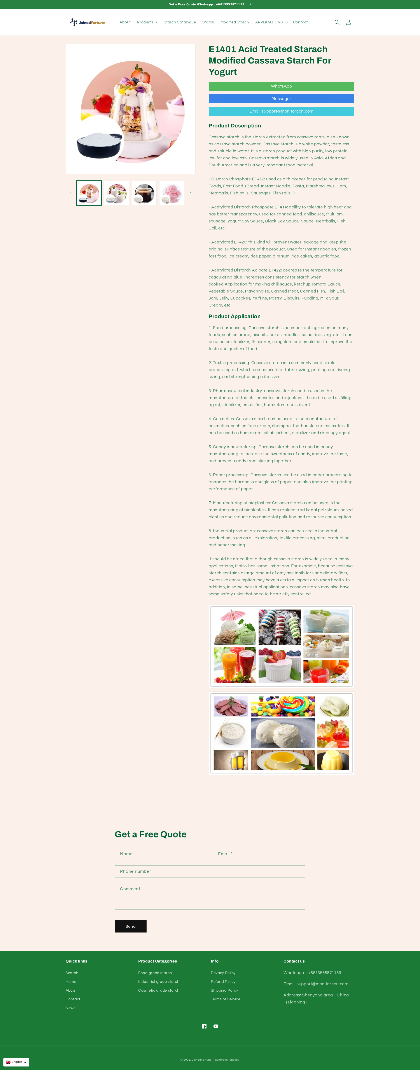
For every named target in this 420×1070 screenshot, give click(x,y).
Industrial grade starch (159, 982)
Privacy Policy (223, 973)
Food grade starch (155, 973)
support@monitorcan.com (322, 984)
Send (131, 926)
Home (71, 982)
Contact (73, 999)
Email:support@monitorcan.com (281, 111)
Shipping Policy (224, 990)
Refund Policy (223, 982)
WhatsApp (281, 86)
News (70, 1008)
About (71, 990)
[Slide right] (191, 193)
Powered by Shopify (226, 1059)
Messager (281, 99)
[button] (147, 22)
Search (72, 973)
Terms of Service (225, 999)
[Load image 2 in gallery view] (116, 193)
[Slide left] (70, 193)
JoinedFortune (202, 1059)
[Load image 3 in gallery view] (144, 193)
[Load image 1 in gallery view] (89, 193)
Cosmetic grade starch (159, 990)
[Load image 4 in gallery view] (171, 193)
